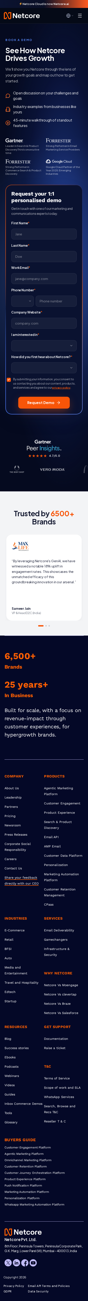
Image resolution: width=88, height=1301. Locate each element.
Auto (8, 958)
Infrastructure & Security (56, 952)
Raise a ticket (54, 1048)
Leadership (13, 797)
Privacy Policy (14, 1286)
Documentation (56, 1038)
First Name (20, 223)
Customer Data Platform (63, 855)
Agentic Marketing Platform (58, 791)
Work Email (20, 267)
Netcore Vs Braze (57, 1003)
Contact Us (13, 868)
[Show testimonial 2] (44, 626)
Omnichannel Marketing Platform (28, 1160)
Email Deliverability (59, 930)
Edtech (10, 992)
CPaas (48, 904)
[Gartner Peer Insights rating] (44, 446)
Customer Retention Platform (26, 1166)
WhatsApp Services (59, 1097)
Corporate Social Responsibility (18, 846)
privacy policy (61, 388)
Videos (10, 1085)
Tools (8, 1113)
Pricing (10, 816)
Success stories (17, 1048)
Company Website (26, 312)
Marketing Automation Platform (61, 877)
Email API (51, 837)
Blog (8, 1038)
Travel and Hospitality (22, 982)
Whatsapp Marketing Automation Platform (34, 1204)
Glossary (11, 1122)
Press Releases (16, 834)
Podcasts (12, 1066)
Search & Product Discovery (58, 825)
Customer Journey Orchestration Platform (35, 1172)
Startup (11, 1001)
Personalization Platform (22, 1198)
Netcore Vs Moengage (61, 985)
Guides (10, 1094)
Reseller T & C (55, 1121)
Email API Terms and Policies (49, 1286)
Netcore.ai (61, 4)
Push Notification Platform (23, 1185)
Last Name (20, 245)
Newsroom (13, 825)
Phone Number (23, 290)
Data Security (38, 1291)
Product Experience (59, 812)
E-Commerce (15, 930)
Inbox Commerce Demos (23, 1103)
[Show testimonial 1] (38, 626)
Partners (11, 806)
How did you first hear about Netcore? (41, 357)
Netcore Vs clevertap (60, 994)
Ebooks (10, 1057)
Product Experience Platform (25, 1179)
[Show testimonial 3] (49, 626)
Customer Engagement (62, 803)
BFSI (8, 949)
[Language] (69, 15)
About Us (12, 788)
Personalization (56, 865)
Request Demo (40, 402)
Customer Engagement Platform (28, 1147)
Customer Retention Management (60, 892)
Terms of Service (57, 1078)
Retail (9, 939)
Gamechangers (55, 939)
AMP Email (52, 846)
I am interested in (25, 334)
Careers (11, 859)
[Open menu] (79, 15)
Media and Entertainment (16, 970)
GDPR (8, 1291)
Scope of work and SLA (62, 1087)
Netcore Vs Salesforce (61, 1013)
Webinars (12, 1076)
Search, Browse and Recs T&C (59, 1109)
